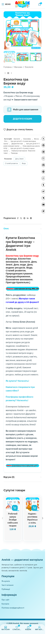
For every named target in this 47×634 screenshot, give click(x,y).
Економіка (27, 139)
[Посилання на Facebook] (17, 218)
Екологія (29, 67)
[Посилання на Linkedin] (27, 218)
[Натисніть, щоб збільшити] (8, 45)
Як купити (6, 581)
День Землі (19, 159)
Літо (5, 141)
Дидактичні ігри (17, 144)
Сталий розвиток (11, 163)
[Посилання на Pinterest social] (24, 218)
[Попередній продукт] (5, 73)
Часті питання (7, 585)
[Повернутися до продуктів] (8, 73)
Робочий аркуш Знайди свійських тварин (12, 520)
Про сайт (5, 600)
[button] (6, 30)
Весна (36, 139)
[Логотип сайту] (22, 4)
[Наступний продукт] (11, 73)
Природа (14, 153)
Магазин (18, 67)
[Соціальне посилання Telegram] (31, 218)
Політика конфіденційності (13, 608)
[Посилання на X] (21, 218)
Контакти (5, 604)
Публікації (6, 589)
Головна (8, 67)
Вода (24, 163)
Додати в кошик (22, 119)
